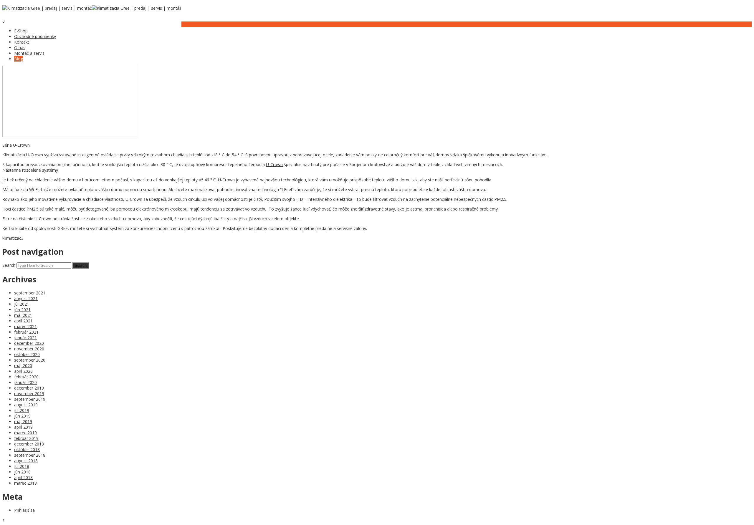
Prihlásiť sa (24, 510)
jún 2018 (22, 472)
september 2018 (29, 455)
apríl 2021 (23, 321)
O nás (19, 47)
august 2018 (26, 460)
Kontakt (21, 42)
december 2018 (29, 444)
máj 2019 (23, 421)
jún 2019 (22, 416)
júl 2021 (21, 304)
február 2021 (26, 332)
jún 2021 (22, 309)
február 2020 (26, 377)
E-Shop (21, 31)
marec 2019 (25, 432)
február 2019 (26, 438)
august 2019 (26, 405)
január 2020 (25, 382)
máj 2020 (23, 365)
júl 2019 (21, 410)
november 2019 (29, 393)
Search (8, 265)
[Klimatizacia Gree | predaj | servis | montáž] (47, 8)
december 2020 (29, 343)
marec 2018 (25, 483)
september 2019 (29, 399)
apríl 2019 (23, 427)
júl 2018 (21, 466)
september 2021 (29, 293)
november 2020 (29, 349)
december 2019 (29, 388)
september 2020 (29, 360)
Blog (18, 59)
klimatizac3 (13, 238)
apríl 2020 (23, 371)
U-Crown (274, 164)
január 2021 (25, 337)
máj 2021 (23, 315)
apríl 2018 (23, 477)
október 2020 (27, 354)
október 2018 (27, 449)
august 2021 (26, 298)
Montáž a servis (29, 53)
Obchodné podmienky (35, 36)
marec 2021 (25, 326)
